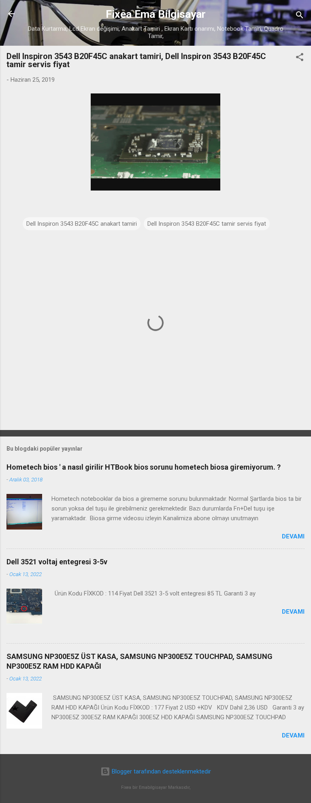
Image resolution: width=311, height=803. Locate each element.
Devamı (293, 536)
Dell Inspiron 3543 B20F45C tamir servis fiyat (206, 223)
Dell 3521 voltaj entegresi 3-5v (56, 561)
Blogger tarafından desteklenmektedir (160, 771)
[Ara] (300, 16)
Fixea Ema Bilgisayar (156, 14)
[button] (300, 58)
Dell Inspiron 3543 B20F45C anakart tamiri (81, 223)
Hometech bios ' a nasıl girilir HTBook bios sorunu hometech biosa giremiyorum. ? (143, 467)
